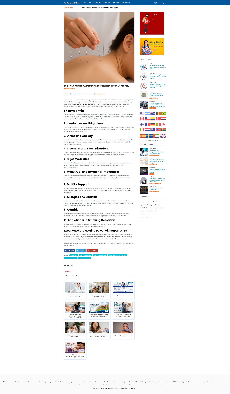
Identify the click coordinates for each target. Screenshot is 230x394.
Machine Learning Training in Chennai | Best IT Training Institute (158, 76)
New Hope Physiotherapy (79, 94)
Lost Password (125, 3)
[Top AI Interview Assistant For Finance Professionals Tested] (144, 171)
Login (155, 3)
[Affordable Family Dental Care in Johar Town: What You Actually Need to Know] (99, 287)
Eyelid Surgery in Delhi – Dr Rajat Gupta (123, 335)
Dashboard (107, 3)
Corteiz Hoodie (158, 208)
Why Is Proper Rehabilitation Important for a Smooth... (123, 315)
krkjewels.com (153, 164)
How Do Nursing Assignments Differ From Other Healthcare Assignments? (157, 152)
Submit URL (98, 3)
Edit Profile (116, 3)
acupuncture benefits (85, 255)
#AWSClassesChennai (147, 214)
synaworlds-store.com (155, 183)
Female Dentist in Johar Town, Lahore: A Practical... (75, 295)
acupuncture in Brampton (81, 104)
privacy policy (132, 388)
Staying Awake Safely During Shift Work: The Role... (75, 335)
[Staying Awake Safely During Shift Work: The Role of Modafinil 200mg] (75, 327)
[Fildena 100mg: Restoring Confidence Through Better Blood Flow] (75, 347)
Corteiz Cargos (151, 211)
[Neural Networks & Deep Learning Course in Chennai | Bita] (144, 67)
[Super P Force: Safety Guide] (123, 287)
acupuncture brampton (100, 255)
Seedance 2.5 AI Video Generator (156, 188)
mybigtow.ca (153, 108)
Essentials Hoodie (145, 217)
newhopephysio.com (70, 88)
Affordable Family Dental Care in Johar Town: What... (99, 295)
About (90, 3)
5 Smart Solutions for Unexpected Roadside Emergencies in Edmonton (157, 104)
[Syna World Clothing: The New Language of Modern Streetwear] (144, 180)
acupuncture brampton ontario (117, 255)
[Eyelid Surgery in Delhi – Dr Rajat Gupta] (123, 327)
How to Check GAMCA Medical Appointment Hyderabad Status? (99, 335)
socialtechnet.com (154, 155)
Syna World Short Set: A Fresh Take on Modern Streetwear (99, 7)
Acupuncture (73, 255)
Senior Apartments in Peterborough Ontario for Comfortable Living (99, 315)
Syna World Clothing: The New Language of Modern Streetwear (157, 180)
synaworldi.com (153, 98)
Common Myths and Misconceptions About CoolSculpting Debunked (75, 316)
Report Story (68, 271)
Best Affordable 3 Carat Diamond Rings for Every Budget (157, 161)
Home (84, 3)
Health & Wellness (100, 94)
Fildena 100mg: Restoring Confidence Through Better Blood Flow (75, 356)
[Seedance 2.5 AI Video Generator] (144, 190)
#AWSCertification (146, 208)
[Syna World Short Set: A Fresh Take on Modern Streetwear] (144, 95)
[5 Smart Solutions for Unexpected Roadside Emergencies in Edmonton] (144, 105)
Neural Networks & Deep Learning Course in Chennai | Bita (158, 67)
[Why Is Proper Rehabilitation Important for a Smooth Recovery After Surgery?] (123, 307)
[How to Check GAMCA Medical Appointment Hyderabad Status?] (99, 327)
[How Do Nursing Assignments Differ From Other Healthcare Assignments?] (144, 152)
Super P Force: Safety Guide (123, 295)
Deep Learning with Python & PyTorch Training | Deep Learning (157, 86)
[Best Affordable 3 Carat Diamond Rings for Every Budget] (144, 161)
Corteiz (157, 205)
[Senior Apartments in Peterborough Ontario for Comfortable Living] (99, 307)
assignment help (145, 202)
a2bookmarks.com (104, 388)
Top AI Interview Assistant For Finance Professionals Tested (157, 170)
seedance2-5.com (154, 191)
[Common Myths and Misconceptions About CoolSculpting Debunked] (75, 307)
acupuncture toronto (84, 258)
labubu (143, 211)
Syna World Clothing (146, 205)
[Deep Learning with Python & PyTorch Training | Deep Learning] (144, 86)
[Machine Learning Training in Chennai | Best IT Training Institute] (144, 77)
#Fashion (155, 202)
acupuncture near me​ (71, 258)
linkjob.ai (152, 174)
